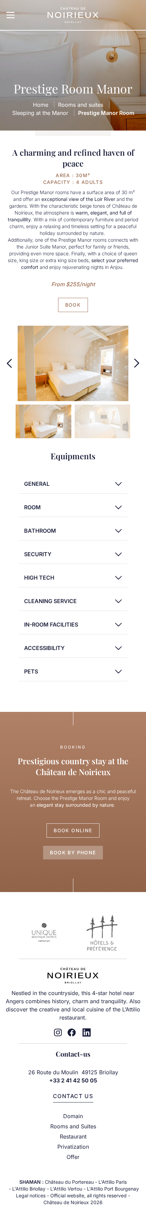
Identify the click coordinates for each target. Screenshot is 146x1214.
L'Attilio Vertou (66, 1189)
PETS (31, 671)
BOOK (73, 305)
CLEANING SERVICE (50, 601)
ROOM (32, 507)
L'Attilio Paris (112, 1182)
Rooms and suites (80, 104)
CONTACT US (73, 1096)
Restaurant (73, 1136)
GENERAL (37, 483)
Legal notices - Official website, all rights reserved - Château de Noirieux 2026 (73, 1199)
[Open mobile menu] (10, 15)
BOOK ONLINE (73, 830)
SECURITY (37, 554)
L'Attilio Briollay (28, 1189)
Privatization (73, 1146)
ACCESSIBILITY (44, 648)
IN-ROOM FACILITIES (51, 624)
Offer (73, 1156)
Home (40, 104)
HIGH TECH (39, 577)
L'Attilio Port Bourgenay (113, 1189)
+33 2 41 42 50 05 (73, 1080)
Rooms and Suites (73, 1126)
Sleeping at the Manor (40, 112)
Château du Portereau (69, 1182)
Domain (73, 1116)
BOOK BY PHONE (73, 852)
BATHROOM (40, 530)
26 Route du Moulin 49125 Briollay (73, 1072)
